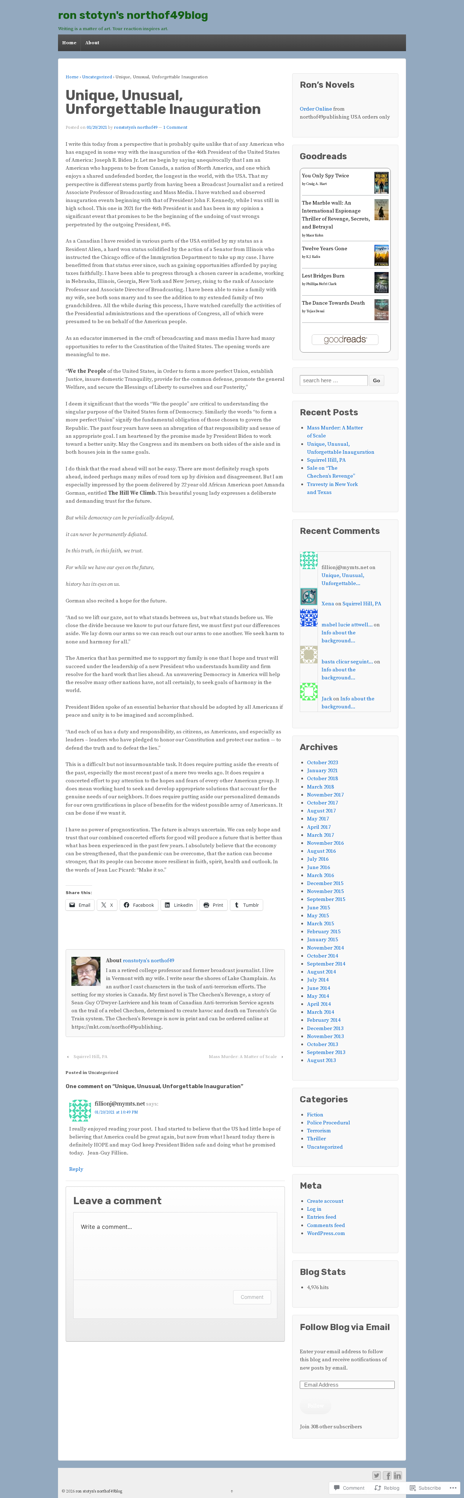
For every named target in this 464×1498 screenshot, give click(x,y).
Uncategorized (97, 77)
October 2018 (322, 778)
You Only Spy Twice (325, 175)
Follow (316, 1405)
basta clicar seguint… (347, 661)
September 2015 (326, 899)
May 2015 (318, 915)
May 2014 (318, 996)
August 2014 (321, 971)
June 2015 (318, 907)
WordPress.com (326, 1233)
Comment (252, 1297)
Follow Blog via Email (345, 1327)
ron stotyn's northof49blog (133, 15)
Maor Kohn (314, 235)
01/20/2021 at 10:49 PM (116, 1112)
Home (69, 43)
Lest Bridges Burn (323, 275)
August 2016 (321, 851)
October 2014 (322, 955)
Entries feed (321, 1217)
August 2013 (321, 1060)
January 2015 (322, 939)
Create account (325, 1201)
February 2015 (323, 931)
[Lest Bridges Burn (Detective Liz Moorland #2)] (381, 291)
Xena (328, 603)
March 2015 (320, 923)
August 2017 (321, 810)
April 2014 (319, 1004)
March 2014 (320, 1012)
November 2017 (325, 794)
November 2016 (325, 843)
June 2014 (318, 988)
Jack (327, 698)
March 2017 (320, 835)
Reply (76, 1169)
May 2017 (318, 818)
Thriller (316, 1138)
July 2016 (317, 859)
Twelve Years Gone (324, 248)
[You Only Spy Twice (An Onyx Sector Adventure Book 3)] (381, 192)
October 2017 (322, 802)
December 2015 (325, 883)
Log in (314, 1209)
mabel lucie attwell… (347, 624)
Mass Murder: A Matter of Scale (243, 1056)
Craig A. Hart (316, 184)
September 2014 (326, 963)
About (92, 43)
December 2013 (325, 1028)
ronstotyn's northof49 (135, 127)
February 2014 (323, 1020)
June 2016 (318, 867)
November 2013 (325, 1036)
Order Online (316, 109)
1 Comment (175, 127)
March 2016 (320, 875)
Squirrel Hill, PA (91, 1056)
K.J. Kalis (313, 257)
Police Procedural (328, 1122)
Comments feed (326, 1225)
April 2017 (319, 827)
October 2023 (322, 762)
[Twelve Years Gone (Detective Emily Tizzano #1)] (381, 264)
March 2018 (320, 786)
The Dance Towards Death (333, 303)
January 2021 (322, 770)
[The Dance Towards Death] (381, 318)
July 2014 (317, 979)
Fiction (315, 1114)
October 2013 (322, 1044)
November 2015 (325, 891)
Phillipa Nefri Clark (321, 284)
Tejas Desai (315, 311)
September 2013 (326, 1052)
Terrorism (319, 1130)
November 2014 (325, 948)
